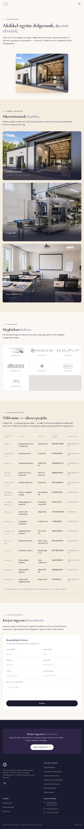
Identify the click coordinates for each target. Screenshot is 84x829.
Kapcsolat (6, 811)
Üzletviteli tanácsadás (52, 784)
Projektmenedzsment (51, 776)
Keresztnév (48, 649)
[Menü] (79, 4)
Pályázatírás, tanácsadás (53, 772)
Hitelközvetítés (49, 792)
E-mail (9, 671)
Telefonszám (48, 671)
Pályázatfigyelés (49, 767)
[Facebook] (5, 783)
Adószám (46, 660)
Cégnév (9, 660)
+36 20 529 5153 (53, 812)
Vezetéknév (11, 649)
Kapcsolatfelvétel (40, 747)
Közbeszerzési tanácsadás (53, 780)
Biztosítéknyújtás (50, 788)
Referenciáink (7, 803)
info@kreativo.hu (53, 809)
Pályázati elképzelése (14, 682)
